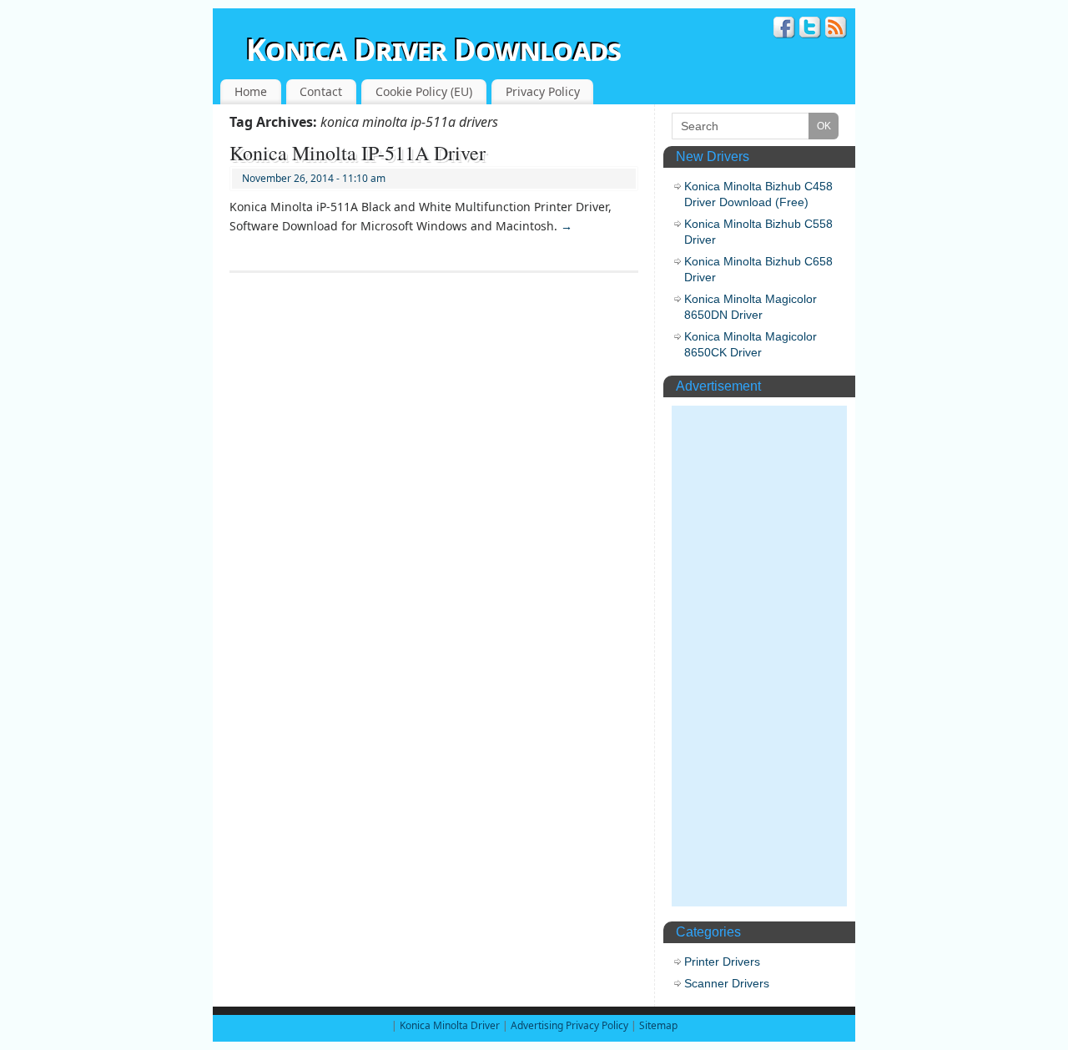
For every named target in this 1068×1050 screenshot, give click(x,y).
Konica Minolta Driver (451, 1025)
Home (250, 91)
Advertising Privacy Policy (569, 1025)
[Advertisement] (759, 656)
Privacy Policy (543, 91)
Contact (321, 91)
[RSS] (836, 30)
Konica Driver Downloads (433, 49)
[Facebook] (784, 30)
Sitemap (658, 1025)
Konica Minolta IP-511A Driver (357, 152)
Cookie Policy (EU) (423, 91)
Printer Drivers (722, 961)
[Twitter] (810, 30)
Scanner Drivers (726, 983)
